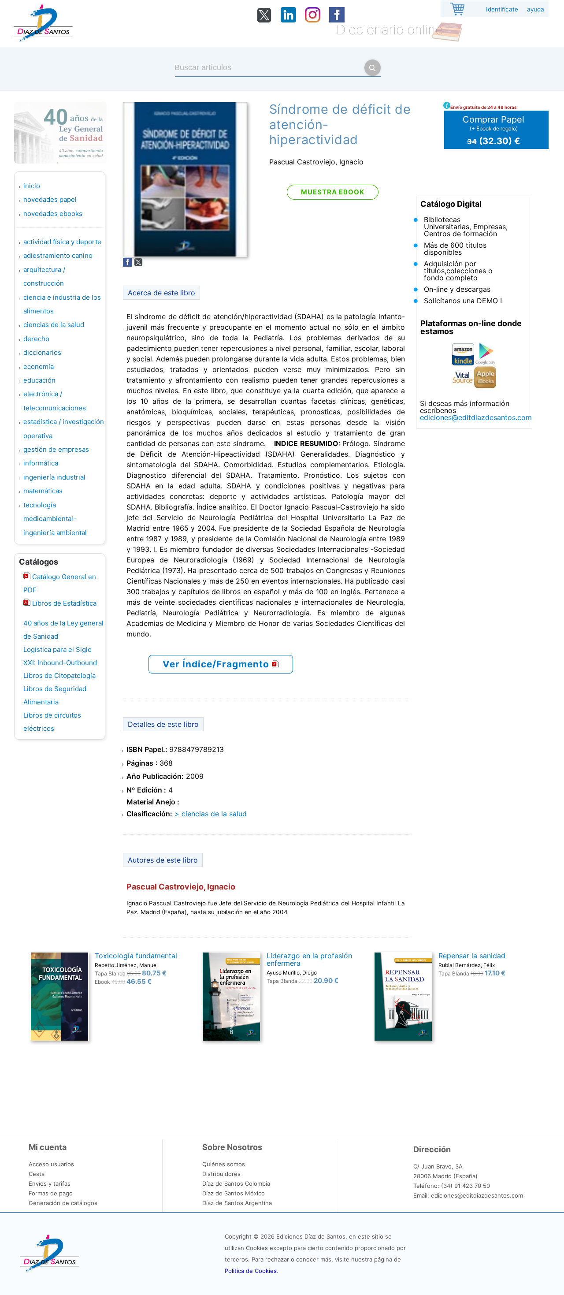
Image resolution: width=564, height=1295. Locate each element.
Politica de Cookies (251, 1270)
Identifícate (502, 9)
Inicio (31, 186)
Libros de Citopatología (59, 675)
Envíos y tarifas (49, 1183)
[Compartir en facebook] (127, 264)
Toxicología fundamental (136, 955)
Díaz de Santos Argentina (237, 1202)
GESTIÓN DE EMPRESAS (56, 449)
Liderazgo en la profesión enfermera (309, 959)
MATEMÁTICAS (43, 491)
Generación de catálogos (63, 1202)
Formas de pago (51, 1193)
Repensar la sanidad (471, 955)
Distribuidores (221, 1173)
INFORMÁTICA (40, 463)
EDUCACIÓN (39, 380)
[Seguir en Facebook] (337, 19)
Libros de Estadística (63, 603)
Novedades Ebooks (52, 213)
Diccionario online (389, 29)
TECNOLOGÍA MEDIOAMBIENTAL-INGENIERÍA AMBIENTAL (55, 519)
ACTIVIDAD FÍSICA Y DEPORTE (62, 242)
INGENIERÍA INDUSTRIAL (54, 477)
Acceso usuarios (51, 1164)
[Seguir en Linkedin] (288, 19)
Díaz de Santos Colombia (236, 1183)
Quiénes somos (223, 1164)
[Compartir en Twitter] (138, 264)
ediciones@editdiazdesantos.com (476, 417)
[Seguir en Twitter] (264, 20)
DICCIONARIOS (42, 352)
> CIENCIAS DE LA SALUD (210, 813)
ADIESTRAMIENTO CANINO (58, 255)
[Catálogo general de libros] (26, 603)
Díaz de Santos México (233, 1193)
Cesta (37, 1173)
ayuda (535, 9)
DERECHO (36, 339)
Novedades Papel (50, 199)
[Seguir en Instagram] (312, 19)
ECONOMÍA (38, 366)
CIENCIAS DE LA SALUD (53, 324)
